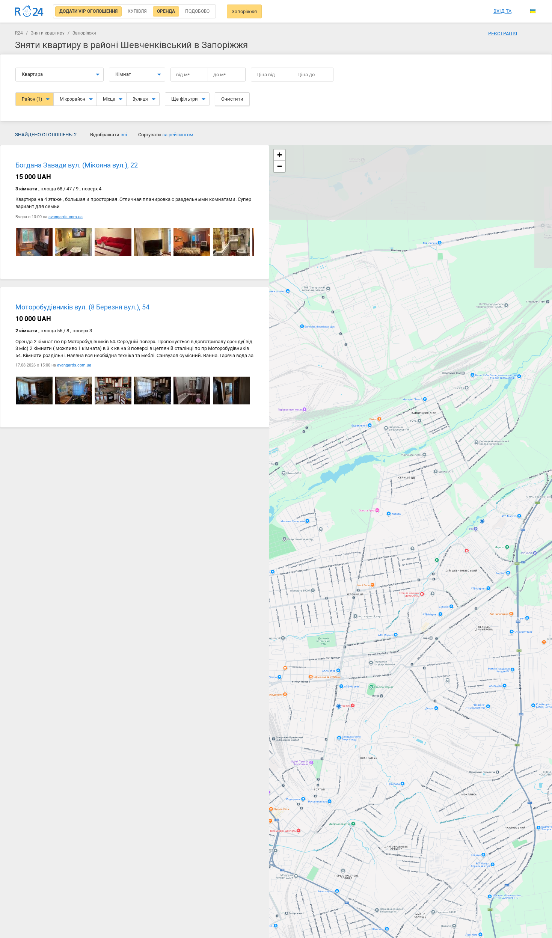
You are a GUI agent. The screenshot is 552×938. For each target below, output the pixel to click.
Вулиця (140, 99)
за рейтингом (177, 134)
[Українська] (532, 11)
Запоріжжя (244, 11)
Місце (109, 99)
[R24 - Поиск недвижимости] (29, 11)
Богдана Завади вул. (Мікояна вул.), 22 (76, 165)
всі (124, 134)
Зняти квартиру (48, 33)
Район (32, 99)
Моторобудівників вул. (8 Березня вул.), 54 (82, 307)
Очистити (232, 99)
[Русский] (532, 5)
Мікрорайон (72, 99)
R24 (19, 33)
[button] (279, 155)
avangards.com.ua (65, 216)
